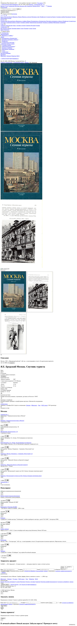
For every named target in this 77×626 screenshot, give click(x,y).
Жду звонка (4, 605)
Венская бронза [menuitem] (8, 17)
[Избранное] (45, 6)
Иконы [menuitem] (20, 17)
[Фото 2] (40, 292)
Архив (34, 28)
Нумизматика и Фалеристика (38, 21)
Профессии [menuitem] (43, 17)
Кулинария (3, 540)
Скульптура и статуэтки (8, 42)
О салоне (17, 581)
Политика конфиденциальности (49, 581)
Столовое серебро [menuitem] (60, 17)
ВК (26, 6)
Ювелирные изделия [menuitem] (6, 18)
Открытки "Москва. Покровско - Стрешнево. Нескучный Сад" (17, 453)
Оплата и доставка (30, 581)
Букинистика (4, 21)
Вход (42, 6)
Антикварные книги (18, 62)
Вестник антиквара (6, 53)
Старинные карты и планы (13, 22)
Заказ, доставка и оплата (19, 25)
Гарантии (28, 25)
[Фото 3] (14, 333)
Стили (22, 28)
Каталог (3, 6)
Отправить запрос (5, 571)
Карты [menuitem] (54, 17)
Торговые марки (16, 28)
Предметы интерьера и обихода (54, 21)
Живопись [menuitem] (15, 17)
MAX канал (44, 405)
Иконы (29, 21)
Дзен (39, 405)
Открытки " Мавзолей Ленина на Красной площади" (14, 464)
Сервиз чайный (5, 529)
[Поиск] (1, 15)
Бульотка (3, 518)
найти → (19, 9)
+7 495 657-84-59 (5, 4)
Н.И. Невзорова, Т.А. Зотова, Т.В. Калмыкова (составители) (16, 442)
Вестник (17, 6)
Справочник (11, 6)
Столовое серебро (24, 22)
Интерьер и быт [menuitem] (36, 17)
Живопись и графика (21, 21)
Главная (3, 25)
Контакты (22, 6)
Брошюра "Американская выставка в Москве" (12, 420)
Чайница (3, 551)
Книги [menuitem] (2, 17)
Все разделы (4, 28)
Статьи (30, 28)
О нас (6, 6)
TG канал (15, 579)
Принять (72, 624)
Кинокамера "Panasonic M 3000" (9, 507)
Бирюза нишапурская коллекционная (10, 496)
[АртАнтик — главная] (4, 7)
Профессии (66, 21)
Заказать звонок (5, 12)
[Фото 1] (14, 291)
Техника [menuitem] (73, 17)
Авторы (9, 28)
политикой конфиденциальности (33, 624)
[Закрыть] (44, 3)
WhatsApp (29, 6)
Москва (27, 62)
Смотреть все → (5, 414)
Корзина (49, 6)
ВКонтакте (3, 56)
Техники (26, 28)
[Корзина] (6, 15)
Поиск (2, 29)
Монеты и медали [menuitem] (26, 17)
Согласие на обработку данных (65, 581)
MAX (38, 6)
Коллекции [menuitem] (68, 17)
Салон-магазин (9, 25)
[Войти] (3, 15)
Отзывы (38, 25)
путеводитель (4, 404)
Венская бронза (12, 21)
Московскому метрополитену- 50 (9, 431)
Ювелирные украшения (59, 22)
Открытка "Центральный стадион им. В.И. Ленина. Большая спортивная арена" (21, 475)
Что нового (40, 3)
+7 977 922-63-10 (22, 584)
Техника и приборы (48, 22)
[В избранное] (2, 419)
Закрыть (3, 618)
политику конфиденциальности (63, 571)
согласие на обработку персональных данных (36, 571)
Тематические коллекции (36, 22)
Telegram (34, 6)
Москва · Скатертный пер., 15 (36, 4)
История (33, 25)
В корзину (3, 376)
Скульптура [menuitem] (49, 17)
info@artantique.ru (14, 4)
